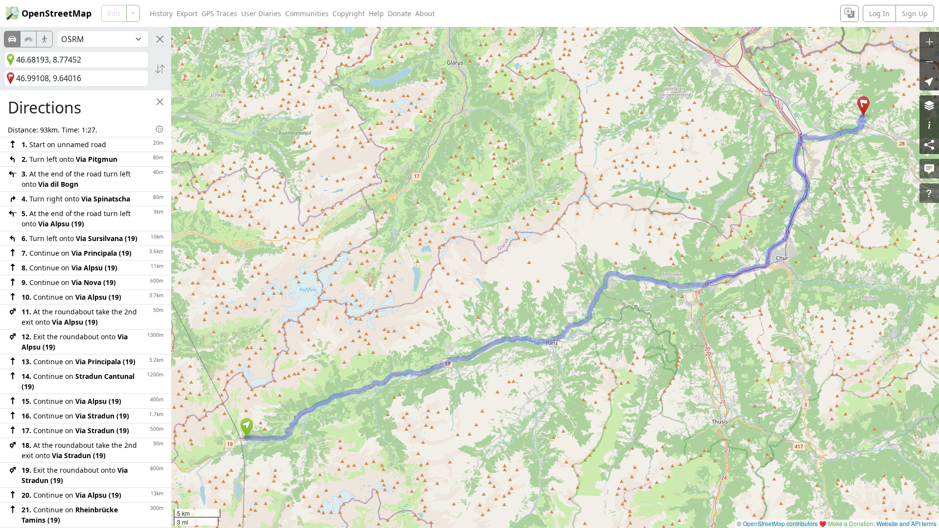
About (425, 13)
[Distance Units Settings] (159, 129)
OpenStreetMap (56, 13)
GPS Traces (219, 13)
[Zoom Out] (929, 61)
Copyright (349, 13)
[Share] (929, 144)
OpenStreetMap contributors (780, 523)
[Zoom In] (929, 41)
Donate (399, 13)
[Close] (160, 39)
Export (187, 13)
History (161, 13)
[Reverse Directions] (160, 69)
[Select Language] (849, 13)
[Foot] (44, 39)
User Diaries (261, 13)
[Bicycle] (28, 39)
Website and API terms (906, 523)
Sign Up (915, 13)
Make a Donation (850, 523)
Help (376, 13)
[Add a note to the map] (929, 168)
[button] (247, 428)
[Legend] (929, 124)
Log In (879, 13)
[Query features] (929, 193)
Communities (307, 13)
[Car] (12, 39)
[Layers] (929, 105)
